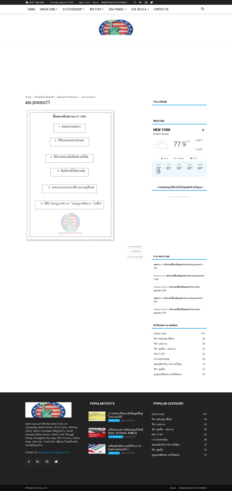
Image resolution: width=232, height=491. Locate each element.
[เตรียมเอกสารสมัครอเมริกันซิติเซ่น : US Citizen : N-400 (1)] (96, 432)
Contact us (161, 9)
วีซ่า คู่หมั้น (159, 369)
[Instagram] (146, 2)
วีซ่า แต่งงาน (160, 343)
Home (31, 9)
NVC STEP (95, 9)
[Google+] (140, 2)
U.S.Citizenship (72, 9)
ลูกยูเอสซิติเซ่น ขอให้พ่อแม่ (168, 374)
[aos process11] (70, 240)
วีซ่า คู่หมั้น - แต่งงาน (165, 348)
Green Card (47, 9)
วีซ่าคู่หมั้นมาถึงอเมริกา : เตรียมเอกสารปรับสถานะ (56, 97)
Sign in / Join (84, 2)
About (95, 2)
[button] (203, 9)
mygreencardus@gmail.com (53, 452)
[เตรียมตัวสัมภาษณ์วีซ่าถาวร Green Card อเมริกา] (96, 449)
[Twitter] (151, 2)
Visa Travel (116, 9)
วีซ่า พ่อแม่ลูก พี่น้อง (164, 338)
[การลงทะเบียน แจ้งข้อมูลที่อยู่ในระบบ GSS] (96, 416)
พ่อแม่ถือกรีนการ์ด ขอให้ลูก (168, 364)
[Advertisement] (116, 66)
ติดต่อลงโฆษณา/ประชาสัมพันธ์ (114, 2)
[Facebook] (134, 2)
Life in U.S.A (138, 9)
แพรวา (157, 264)
